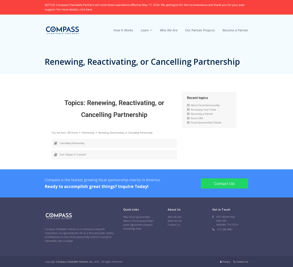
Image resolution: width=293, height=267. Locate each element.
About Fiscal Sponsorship (205, 105)
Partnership (88, 132)
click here (86, 9)
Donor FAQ (197, 118)
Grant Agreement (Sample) (138, 224)
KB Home (73, 132)
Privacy (226, 261)
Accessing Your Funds (203, 109)
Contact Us (174, 224)
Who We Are (174, 217)
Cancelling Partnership (72, 143)
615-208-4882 (224, 229)
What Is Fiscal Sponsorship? (138, 220)
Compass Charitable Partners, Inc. (74, 261)
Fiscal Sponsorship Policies (206, 122)
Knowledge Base (132, 228)
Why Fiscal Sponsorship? (136, 217)
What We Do (175, 220)
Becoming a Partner (202, 113)
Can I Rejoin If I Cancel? (73, 154)
